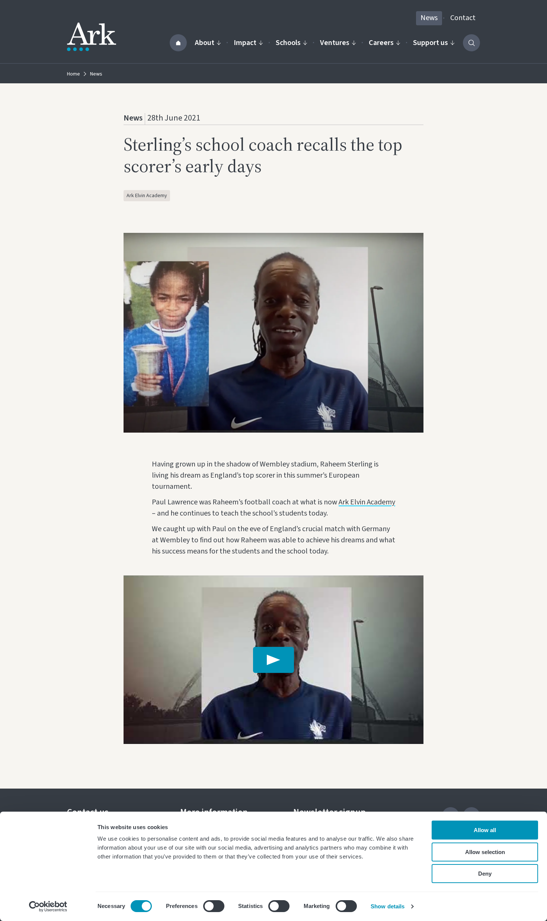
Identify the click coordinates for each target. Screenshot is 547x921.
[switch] (213, 906)
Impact (245, 43)
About (204, 43)
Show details (387, 906)
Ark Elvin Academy (147, 195)
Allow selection (485, 852)
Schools (288, 43)
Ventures (334, 43)
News (429, 18)
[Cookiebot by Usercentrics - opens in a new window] (48, 906)
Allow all (485, 830)
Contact (463, 18)
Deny (485, 873)
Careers (381, 43)
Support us (430, 43)
